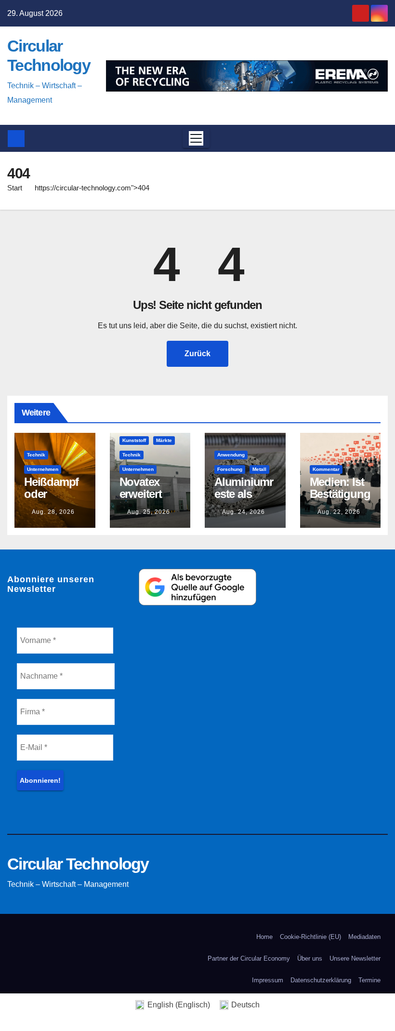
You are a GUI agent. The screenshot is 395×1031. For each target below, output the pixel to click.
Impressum (267, 980)
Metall (259, 469)
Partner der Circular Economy (249, 958)
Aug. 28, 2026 (53, 512)
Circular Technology (78, 864)
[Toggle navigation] (196, 138)
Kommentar (326, 469)
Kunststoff (134, 440)
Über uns (309, 958)
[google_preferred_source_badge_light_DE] (197, 586)
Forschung (229, 469)
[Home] (16, 138)
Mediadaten (364, 936)
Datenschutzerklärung (320, 980)
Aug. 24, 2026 (243, 512)
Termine (369, 980)
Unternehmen (42, 469)
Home (264, 936)
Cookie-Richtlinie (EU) (310, 936)
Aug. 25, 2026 (148, 512)
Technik (36, 454)
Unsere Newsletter (355, 958)
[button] (378, 138)
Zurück (197, 353)
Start (14, 188)
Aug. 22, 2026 (338, 512)
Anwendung (231, 454)
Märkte (164, 440)
